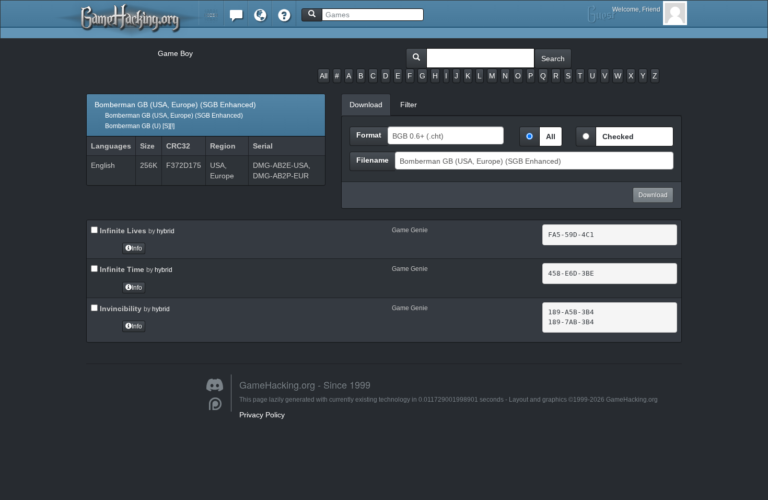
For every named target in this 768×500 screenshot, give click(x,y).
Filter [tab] (408, 104)
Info (137, 248)
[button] (211, 13)
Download (653, 195)
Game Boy (175, 53)
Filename (372, 160)
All (324, 76)
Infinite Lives (122, 230)
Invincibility (120, 308)
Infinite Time (121, 269)
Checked (618, 136)
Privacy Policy (262, 415)
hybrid (165, 231)
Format (368, 135)
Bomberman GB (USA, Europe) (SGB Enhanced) (175, 115)
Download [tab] (366, 104)
